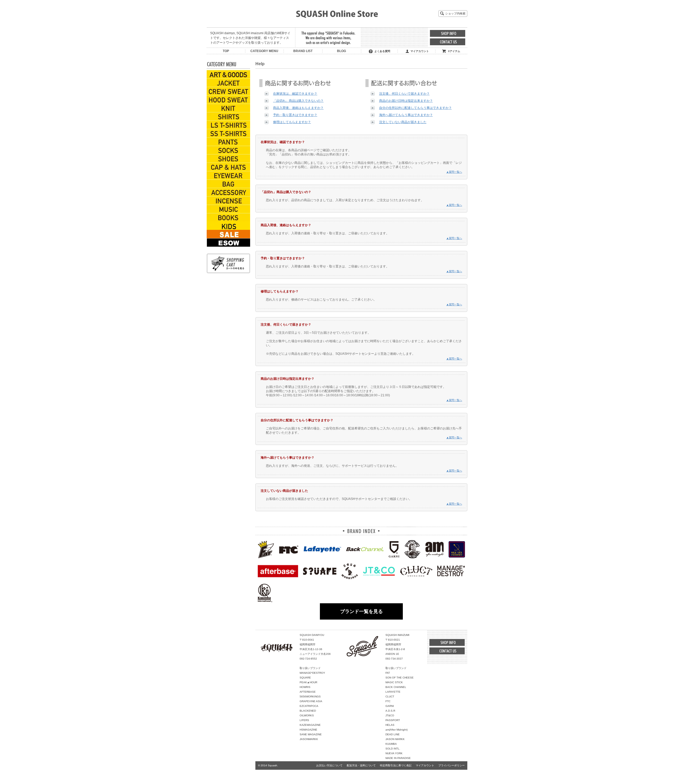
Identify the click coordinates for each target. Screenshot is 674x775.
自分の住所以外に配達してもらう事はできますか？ (415, 108)
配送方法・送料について (361, 765)
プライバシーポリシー (451, 765)
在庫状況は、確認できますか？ (295, 93)
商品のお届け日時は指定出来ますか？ (406, 101)
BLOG (341, 51)
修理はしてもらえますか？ (292, 122)
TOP (226, 51)
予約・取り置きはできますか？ (295, 115)
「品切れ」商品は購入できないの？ (298, 101)
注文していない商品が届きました (403, 122)
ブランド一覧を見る (361, 611)
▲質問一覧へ (454, 171)
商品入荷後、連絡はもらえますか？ (298, 108)
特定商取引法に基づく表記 (396, 765)
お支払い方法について (329, 765)
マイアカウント (419, 51)
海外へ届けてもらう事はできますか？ (406, 115)
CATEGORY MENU (264, 51)
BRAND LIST (303, 51)
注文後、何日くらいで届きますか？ (404, 93)
